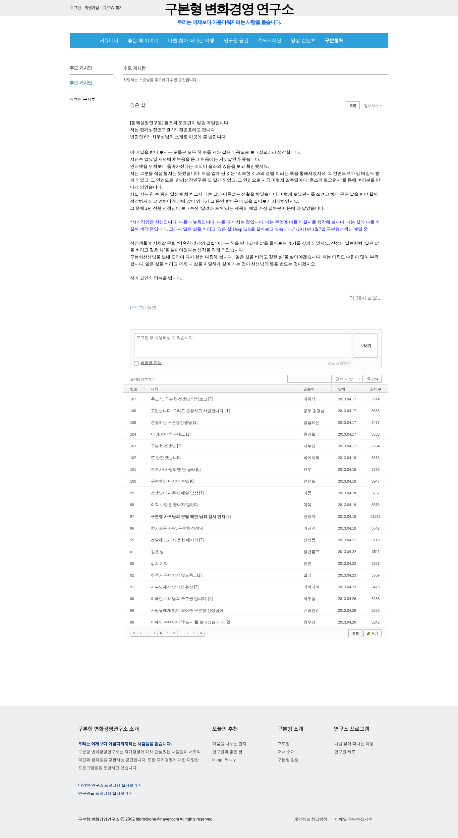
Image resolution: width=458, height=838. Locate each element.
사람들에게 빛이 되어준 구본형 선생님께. (187, 610)
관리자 (309, 516)
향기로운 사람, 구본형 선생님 (177, 528)
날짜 (341, 389)
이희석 (309, 399)
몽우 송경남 (314, 410)
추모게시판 (269, 40)
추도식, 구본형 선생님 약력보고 (179, 399)
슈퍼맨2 (310, 610)
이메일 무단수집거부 (353, 819)
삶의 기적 (159, 563)
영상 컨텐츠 (303, 40)
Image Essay (224, 759)
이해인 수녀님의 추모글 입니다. (179, 598)
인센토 (309, 481)
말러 (307, 575)
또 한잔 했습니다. (166, 457)
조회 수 (375, 389)
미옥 (307, 504)
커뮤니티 (109, 40)
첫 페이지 (133, 633)
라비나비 (311, 587)
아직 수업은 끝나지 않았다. (175, 504)
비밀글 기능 (151, 362)
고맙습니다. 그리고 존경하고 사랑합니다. (188, 410)
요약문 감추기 (140, 379)
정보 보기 (371, 106)
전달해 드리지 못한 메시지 (175, 540)
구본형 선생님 (164, 446)
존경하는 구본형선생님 (172, 422)
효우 (307, 469)
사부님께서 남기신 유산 (172, 587)
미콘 (307, 493)
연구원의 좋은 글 (227, 751)
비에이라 (311, 457)
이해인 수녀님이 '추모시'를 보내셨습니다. (188, 622)
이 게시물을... (365, 298)
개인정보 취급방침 (310, 819)
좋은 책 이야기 (143, 40)
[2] (210, 399)
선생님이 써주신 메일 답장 (175, 493)
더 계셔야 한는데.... (168, 434)
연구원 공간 (236, 40)
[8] (228, 516)
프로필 (284, 743)
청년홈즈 (311, 551)
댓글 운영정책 (339, 363)
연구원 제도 (344, 751)
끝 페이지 (201, 633)
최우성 (309, 598)
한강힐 (309, 434)
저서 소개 (286, 751)
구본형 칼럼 (288, 759)
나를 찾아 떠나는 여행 (191, 40)
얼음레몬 (311, 422)
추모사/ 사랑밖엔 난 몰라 (173, 469)
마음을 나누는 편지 (229, 743)
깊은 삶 (138, 105)
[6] (198, 469)
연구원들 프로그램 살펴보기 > (105, 793)
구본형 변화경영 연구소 (229, 8)
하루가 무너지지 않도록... (174, 575)
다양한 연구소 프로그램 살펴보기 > (109, 785)
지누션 (309, 446)
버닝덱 (309, 528)
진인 (307, 563)
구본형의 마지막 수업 (170, 481)
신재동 (309, 540)
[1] (227, 410)
